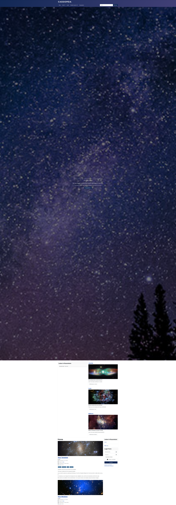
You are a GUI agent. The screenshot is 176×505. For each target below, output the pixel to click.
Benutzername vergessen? (109, 465)
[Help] (64, 5)
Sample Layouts (73, 5)
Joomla (90, 363)
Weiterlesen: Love (93, 409)
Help (63, 5)
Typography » (88, 187)
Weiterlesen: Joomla (93, 384)
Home (105, 442)
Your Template (63, 457)
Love (89, 388)
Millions (90, 413)
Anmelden (111, 462)
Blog (60, 5)
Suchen (116, 5)
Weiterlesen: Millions (93, 434)
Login (68, 5)
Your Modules (63, 496)
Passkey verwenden (111, 459)
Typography (81, 5)
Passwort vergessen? (108, 464)
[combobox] (106, 5)
